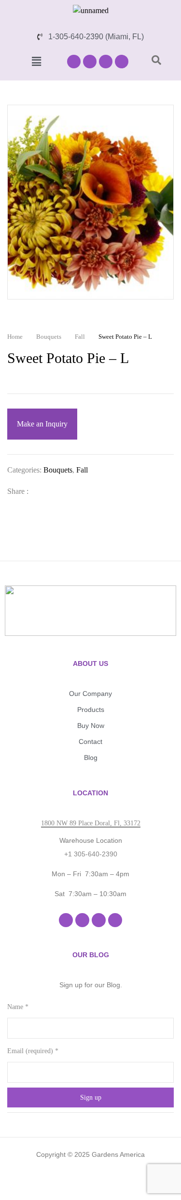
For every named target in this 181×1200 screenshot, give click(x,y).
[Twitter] (56, 491)
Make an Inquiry (42, 424)
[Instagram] (90, 61)
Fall (80, 336)
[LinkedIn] (72, 491)
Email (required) (32, 1051)
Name (17, 1007)
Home (15, 336)
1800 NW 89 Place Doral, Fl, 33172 (90, 823)
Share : (17, 491)
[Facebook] (74, 61)
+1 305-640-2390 (90, 854)
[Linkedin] (105, 61)
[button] (36, 61)
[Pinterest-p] (121, 61)
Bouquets (48, 336)
